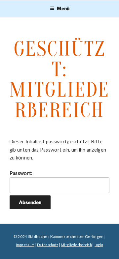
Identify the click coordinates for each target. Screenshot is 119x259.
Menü (63, 8)
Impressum (25, 245)
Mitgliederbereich (76, 245)
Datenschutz (47, 245)
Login (99, 245)
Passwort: (21, 173)
